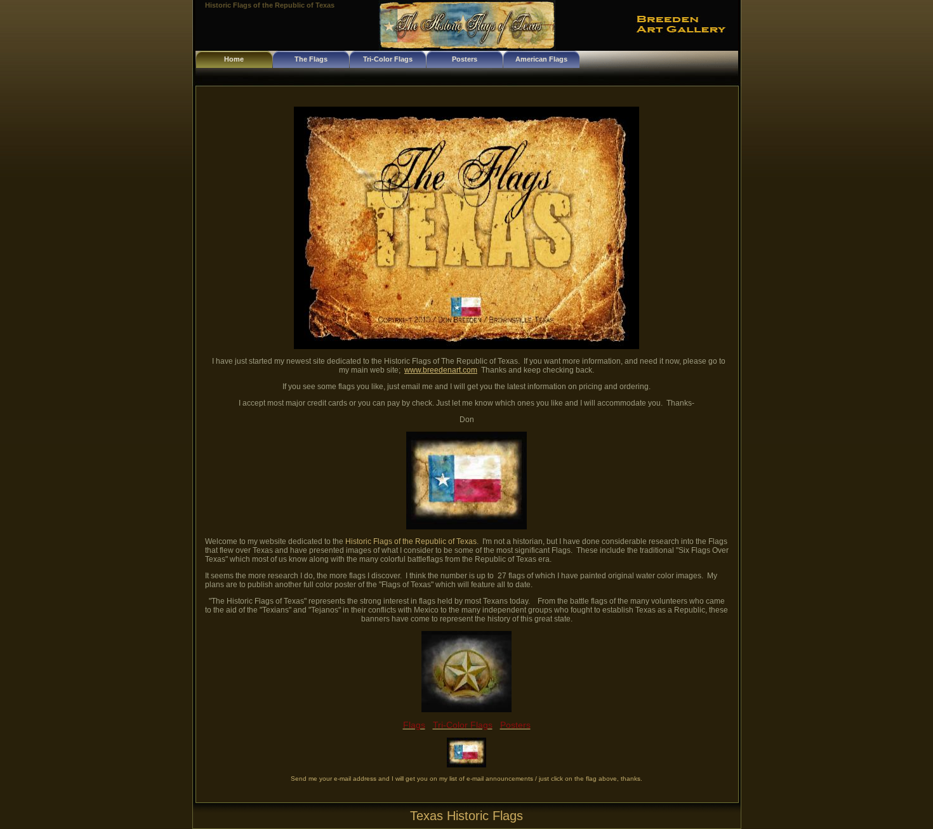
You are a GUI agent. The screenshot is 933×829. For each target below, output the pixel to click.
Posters (464, 59)
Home (234, 59)
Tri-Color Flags (388, 59)
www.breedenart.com (440, 370)
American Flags (541, 59)
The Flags (311, 59)
